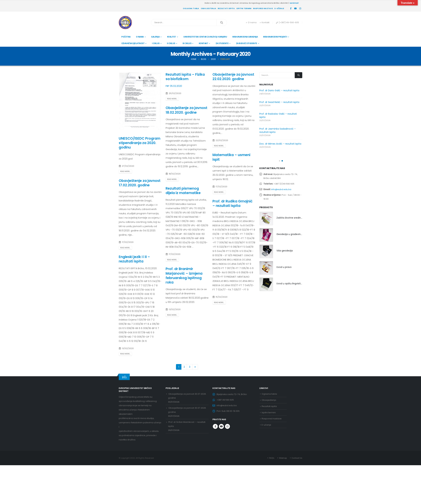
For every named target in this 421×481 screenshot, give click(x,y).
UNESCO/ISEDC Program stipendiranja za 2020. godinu (139, 143)
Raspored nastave (263, 8)
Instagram (227, 426)
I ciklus (156, 43)
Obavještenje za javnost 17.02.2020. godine (140, 182)
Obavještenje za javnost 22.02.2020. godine (233, 76)
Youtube (221, 426)
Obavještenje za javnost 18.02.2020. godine (186, 110)
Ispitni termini (243, 8)
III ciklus (187, 43)
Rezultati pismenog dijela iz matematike (183, 190)
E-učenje (279, 8)
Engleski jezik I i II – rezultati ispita (134, 259)
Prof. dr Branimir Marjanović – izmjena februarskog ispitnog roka (184, 275)
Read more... (125, 171)
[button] (279, 160)
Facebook (215, 426)
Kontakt (265, 22)
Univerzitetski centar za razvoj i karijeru (205, 36)
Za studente (222, 43)
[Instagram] (300, 8)
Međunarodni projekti (275, 36)
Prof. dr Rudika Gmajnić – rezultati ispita (232, 203)
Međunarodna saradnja (245, 36)
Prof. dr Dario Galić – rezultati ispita (279, 90)
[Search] (222, 22)
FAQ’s (271, 458)
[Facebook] (291, 8)
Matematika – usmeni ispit (231, 157)
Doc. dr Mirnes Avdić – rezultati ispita (280, 143)
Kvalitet (171, 36)
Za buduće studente (246, 43)
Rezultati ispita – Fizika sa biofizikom (185, 76)
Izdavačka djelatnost (132, 43)
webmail (294, 3)
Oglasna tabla (191, 8)
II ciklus (171, 43)
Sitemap (283, 458)
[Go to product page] (266, 218)
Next (195, 367)
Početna (126, 36)
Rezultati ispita (226, 8)
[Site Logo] (125, 22)
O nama (252, 22)
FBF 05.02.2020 (174, 86)
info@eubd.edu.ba (281, 189)
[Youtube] (295, 8)
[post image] (140, 101)
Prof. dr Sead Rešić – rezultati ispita (279, 102)
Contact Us (297, 458)
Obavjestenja (208, 8)
